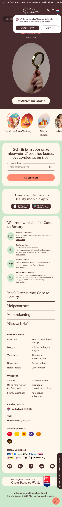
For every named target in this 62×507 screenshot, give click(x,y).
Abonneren (31, 178)
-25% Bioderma (40, 380)
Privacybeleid (39, 363)
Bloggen (11, 347)
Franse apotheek (16, 393)
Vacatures (12, 355)
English (27, 420)
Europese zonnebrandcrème (41, 386)
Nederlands (13, 420)
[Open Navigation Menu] (4, 10)
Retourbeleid (14, 367)
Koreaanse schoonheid (38, 394)
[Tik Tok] (31, 466)
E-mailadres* (16, 163)
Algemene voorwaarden (39, 357)
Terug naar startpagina (31, 101)
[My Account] (48, 10)
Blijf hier (49, 28)
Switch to (27, 28)
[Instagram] (9, 466)
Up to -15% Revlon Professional (16, 386)
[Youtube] (52, 466)
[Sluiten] (59, 454)
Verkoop (11, 380)
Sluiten (57, 19)
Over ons (12, 339)
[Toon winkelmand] (53, 10)
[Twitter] (41, 466)
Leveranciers (38, 367)
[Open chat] (56, 501)
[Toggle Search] (9, 10)
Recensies (12, 363)
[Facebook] (20, 466)
